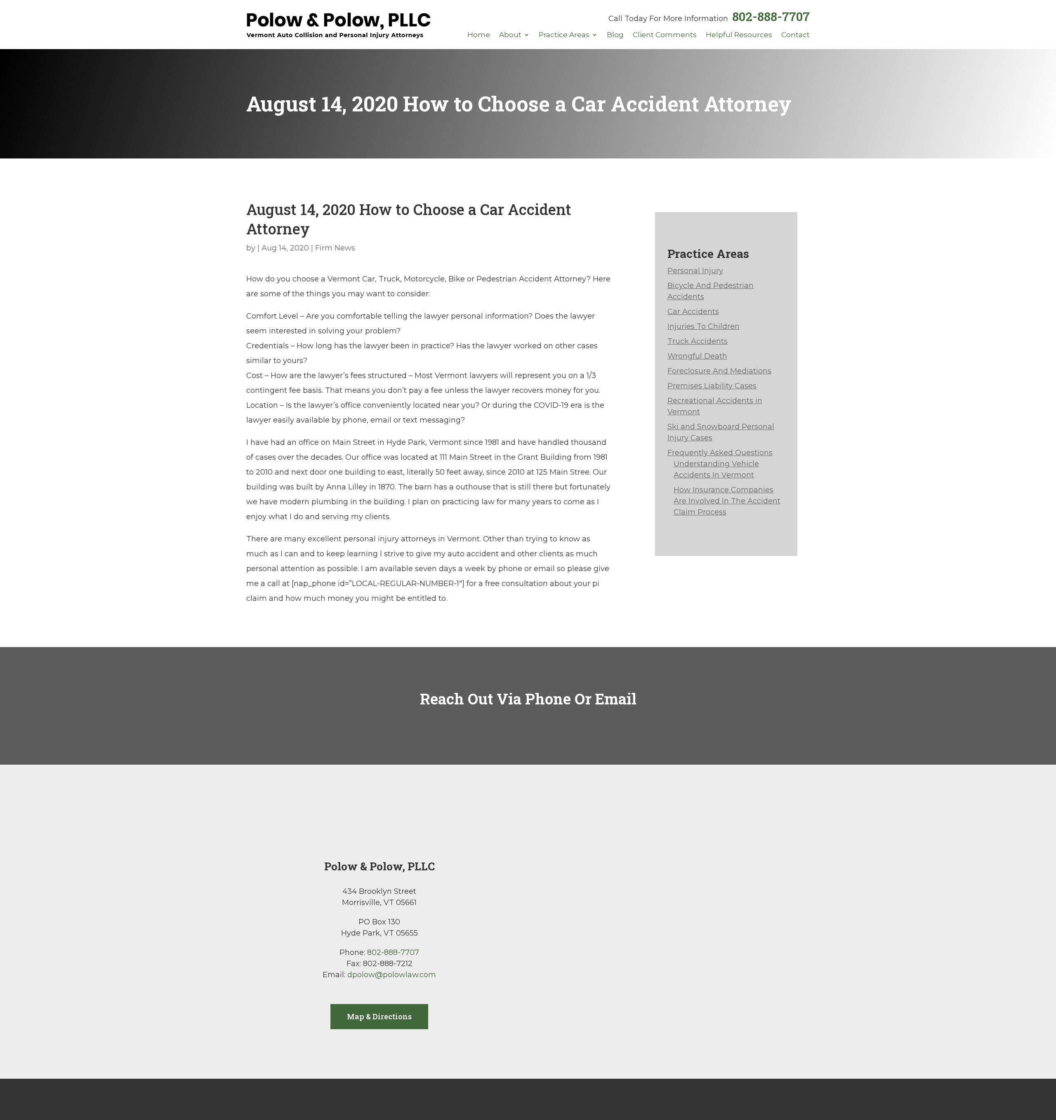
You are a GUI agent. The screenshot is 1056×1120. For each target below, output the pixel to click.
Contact (795, 35)
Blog (615, 35)
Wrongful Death (697, 356)
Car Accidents (693, 311)
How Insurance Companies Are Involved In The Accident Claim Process (727, 501)
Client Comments (665, 35)
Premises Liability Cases (712, 385)
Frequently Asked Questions (720, 452)
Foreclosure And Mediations (719, 371)
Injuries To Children (703, 326)
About (510, 35)
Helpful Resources (739, 35)
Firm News (335, 248)
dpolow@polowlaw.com (391, 974)
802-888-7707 (771, 16)
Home (478, 35)
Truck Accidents (697, 341)
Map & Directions (379, 1016)
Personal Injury (695, 270)
